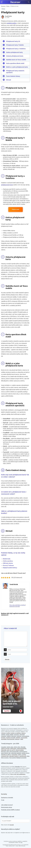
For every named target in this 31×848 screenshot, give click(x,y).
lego (8, 751)
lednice (23, 733)
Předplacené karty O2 (13, 41)
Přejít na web (15, 209)
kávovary (3, 751)
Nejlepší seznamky (21, 757)
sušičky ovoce (25, 753)
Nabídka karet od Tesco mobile (16, 59)
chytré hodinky (19, 750)
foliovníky (3, 750)
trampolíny (14, 754)
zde (21, 842)
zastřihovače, (23, 756)
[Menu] (2, 2)
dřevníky (23, 747)
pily (9, 753)
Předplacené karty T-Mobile (15, 45)
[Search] (28, 2)
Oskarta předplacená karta (14, 56)
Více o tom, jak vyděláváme (17, 774)
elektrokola (13, 748)
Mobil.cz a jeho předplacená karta (17, 67)
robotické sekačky (16, 753)
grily (8, 750)
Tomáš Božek (8, 16)
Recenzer (3, 6)
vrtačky (24, 754)
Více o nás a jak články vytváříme (17, 605)
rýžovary (3, 733)
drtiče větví (17, 747)
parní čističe (4, 753)
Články (7, 6)
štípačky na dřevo (6, 754)
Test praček (12, 757)
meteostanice (23, 751)
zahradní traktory (14, 756)
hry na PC (12, 750)
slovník (12, 825)
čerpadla (3, 747)
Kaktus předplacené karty (14, 52)
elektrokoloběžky (21, 748)
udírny (19, 754)
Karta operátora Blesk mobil (15, 63)
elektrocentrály (5, 748)
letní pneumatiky (14, 751)
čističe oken (10, 747)
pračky (8, 733)
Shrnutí (8, 80)
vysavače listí (5, 756)
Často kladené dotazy (13, 76)
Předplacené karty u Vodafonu (16, 48)
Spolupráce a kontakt (14, 606)
